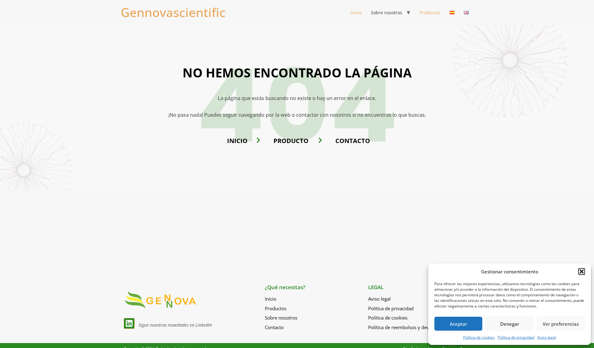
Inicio (356, 12)
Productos (430, 12)
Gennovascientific (173, 12)
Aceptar (458, 324)
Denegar (509, 324)
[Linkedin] (129, 323)
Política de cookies (479, 337)
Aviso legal (546, 337)
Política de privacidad (516, 337)
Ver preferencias (561, 324)
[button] (582, 271)
